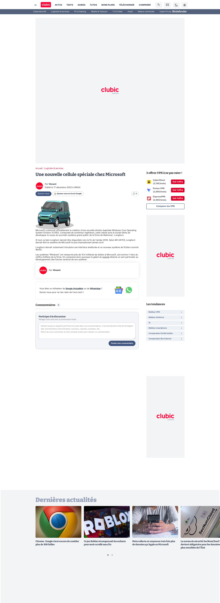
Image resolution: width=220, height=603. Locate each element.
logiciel (105, 257)
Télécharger (126, 5)
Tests (69, 5)
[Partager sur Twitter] (213, 589)
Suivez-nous (43, 194)
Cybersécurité (39, 12)
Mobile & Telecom (99, 12)
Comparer (145, 5)
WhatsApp (95, 289)
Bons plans (108, 5)
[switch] (176, 5)
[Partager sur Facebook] (213, 581)
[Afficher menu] (35, 5)
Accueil (39, 168)
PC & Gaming (80, 12)
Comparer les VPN (165, 206)
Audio (130, 12)
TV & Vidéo (117, 12)
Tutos (93, 5)
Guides (81, 5)
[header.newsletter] (167, 5)
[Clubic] (46, 5)
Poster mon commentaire (122, 343)
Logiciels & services (60, 12)
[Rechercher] (158, 5)
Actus (58, 5)
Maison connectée (146, 12)
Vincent (52, 184)
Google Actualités (74, 289)
